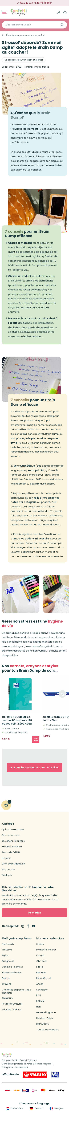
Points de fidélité (11, 852)
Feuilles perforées (11, 972)
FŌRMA (40, 1001)
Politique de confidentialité (15, 1067)
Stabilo (40, 944)
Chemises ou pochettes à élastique (16, 991)
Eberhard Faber (44, 1018)
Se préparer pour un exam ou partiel (25, 35)
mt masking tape (46, 1012)
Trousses (7, 949)
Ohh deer (41, 961)
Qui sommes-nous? (13, 829)
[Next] (62, 594)
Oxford (40, 955)
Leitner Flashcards (46, 949)
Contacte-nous (11, 835)
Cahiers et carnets (12, 966)
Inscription (34, 912)
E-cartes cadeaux (12, 846)
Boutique (7, 875)
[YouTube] (33, 926)
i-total (39, 966)
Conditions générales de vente (17, 1063)
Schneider (42, 989)
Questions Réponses (13, 841)
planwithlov (42, 1023)
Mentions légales (43, 1063)
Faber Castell (43, 978)
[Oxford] (55, 1075)
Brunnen (41, 972)
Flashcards (8, 944)
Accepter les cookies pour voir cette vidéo (34, 767)
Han (38, 1006)
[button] (35, 739)
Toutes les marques (47, 1029)
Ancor (39, 984)
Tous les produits (11, 1009)
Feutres (6, 978)
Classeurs (7, 998)
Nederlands (17, 1108)
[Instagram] (22, 926)
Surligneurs (8, 961)
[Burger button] (4, 12)
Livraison (6, 858)
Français (58, 1108)
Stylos (5, 955)
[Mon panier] (65, 12)
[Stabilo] (35, 1075)
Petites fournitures (12, 1003)
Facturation (8, 869)
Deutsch (38, 1108)
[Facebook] (28, 926)
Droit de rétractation (13, 863)
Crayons (6, 984)
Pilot (38, 995)
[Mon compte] (58, 12)
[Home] (19, 12)
